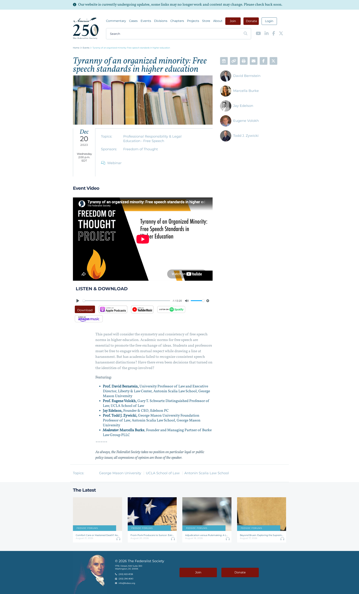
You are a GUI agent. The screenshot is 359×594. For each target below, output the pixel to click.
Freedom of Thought (140, 149)
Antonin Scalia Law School (206, 473)
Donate (251, 21)
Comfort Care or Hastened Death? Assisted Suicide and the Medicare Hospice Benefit (97, 535)
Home (76, 47)
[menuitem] (116, 21)
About (218, 21)
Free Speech (153, 141)
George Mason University (120, 473)
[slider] (126, 300)
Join (233, 21)
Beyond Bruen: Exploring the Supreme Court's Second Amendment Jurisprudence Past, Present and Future (261, 535)
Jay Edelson (243, 106)
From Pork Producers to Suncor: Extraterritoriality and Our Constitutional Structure (152, 535)
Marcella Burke (246, 91)
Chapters (177, 21)
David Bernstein (246, 76)
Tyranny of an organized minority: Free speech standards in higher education (131, 47)
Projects (193, 21)
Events (146, 21)
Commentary (116, 21)
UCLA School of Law (163, 473)
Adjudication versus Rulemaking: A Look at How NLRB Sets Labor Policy (207, 535)
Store (206, 21)
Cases (133, 21)
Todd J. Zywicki (246, 136)
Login (269, 21)
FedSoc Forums (87, 528)
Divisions (160, 21)
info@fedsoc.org (127, 583)
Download (85, 310)
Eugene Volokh (246, 121)
